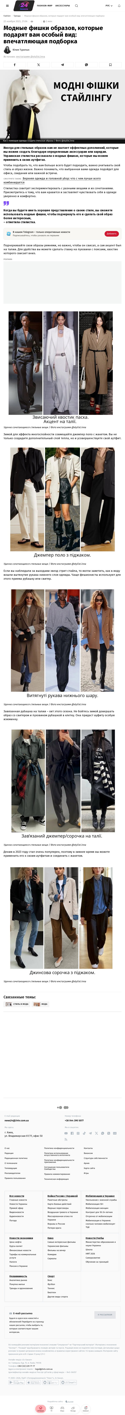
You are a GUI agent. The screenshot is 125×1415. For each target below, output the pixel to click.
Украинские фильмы (58, 1246)
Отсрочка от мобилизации (99, 1216)
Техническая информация (56, 1179)
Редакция (9, 1153)
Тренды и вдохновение (21, 1288)
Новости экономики (21, 1238)
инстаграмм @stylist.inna (30, 56)
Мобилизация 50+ (94, 1204)
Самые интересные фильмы (62, 1242)
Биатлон (52, 1292)
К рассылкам (105, 1315)
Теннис (51, 1288)
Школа (89, 1249)
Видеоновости (16, 1212)
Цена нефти (15, 1242)
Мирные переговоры (58, 1208)
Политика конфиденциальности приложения (59, 1161)
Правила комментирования (57, 1174)
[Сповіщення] (119, 6)
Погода (13, 1220)
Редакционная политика (16, 1158)
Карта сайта (89, 1168)
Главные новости (18, 1200)
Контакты (88, 1148)
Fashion (7, 16)
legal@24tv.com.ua (43, 1369)
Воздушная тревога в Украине (63, 1212)
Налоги (13, 1262)
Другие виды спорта (58, 1296)
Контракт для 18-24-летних (99, 1212)
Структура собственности (95, 1158)
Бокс (50, 1280)
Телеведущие (11, 1168)
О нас (7, 1148)
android (16, 1382)
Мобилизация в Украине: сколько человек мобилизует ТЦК (100, 1224)
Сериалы (52, 1258)
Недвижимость (18, 1276)
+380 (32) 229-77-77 (26, 1366)
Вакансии (88, 1153)
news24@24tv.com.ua (17, 1120)
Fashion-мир (44, 5)
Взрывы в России (56, 1224)
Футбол (51, 1284)
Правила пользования (15, 1178)
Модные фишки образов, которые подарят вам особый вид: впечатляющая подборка (64, 16)
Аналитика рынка (18, 1280)
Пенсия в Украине (18, 1266)
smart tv (50, 1382)
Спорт (51, 1276)
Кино (51, 1238)
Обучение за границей (97, 1262)
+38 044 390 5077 (74, 1120)
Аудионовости (16, 1216)
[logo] (24, 6)
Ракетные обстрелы (57, 1200)
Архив (86, 1163)
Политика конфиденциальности (59, 1148)
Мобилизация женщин (97, 1208)
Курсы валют (15, 1246)
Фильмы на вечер (56, 1250)
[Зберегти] (110, 64)
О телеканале (11, 1163)
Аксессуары (62, 5)
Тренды (17, 16)
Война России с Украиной (63, 1196)
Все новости (16, 1196)
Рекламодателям (12, 1173)
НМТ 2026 (90, 1253)
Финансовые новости (20, 1250)
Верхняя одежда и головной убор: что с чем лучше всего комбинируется (52, 180)
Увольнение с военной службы (101, 1200)
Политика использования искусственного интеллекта (57, 1154)
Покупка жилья (17, 1284)
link (66, 1133)
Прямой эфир (16, 1208)
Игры (86, 1173)
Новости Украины (18, 1204)
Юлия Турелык (21, 50)
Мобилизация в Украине (100, 1196)
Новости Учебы (95, 1238)
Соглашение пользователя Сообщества (56, 1168)
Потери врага (54, 1228)
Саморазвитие (93, 1257)
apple (33, 1382)
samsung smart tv (68, 1382)
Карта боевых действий (59, 1204)
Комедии (52, 1254)
